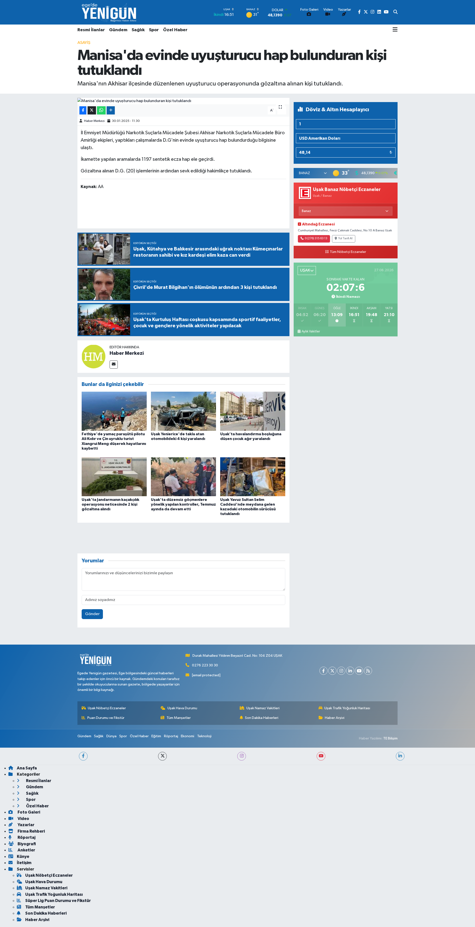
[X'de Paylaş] (92, 110)
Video (23, 819)
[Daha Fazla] (111, 110)
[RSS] (368, 671)
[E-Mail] (114, 364)
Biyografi (26, 844)
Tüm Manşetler (178, 718)
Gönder (92, 614)
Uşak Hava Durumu (182, 708)
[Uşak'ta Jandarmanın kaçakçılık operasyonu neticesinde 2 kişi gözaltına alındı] (114, 476)
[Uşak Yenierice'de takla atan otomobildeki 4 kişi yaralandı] (183, 411)
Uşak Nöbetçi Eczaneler (107, 708)
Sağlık (138, 30)
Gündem (118, 30)
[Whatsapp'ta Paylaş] (101, 110)
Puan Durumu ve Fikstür (105, 718)
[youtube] (321, 756)
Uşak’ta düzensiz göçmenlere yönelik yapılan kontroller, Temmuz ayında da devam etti (183, 504)
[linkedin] (400, 756)
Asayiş (83, 43)
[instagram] (241, 756)
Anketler (26, 850)
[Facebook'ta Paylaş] (82, 110)
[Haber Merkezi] (93, 356)
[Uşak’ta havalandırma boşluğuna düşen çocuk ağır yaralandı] (252, 411)
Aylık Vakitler (311, 331)
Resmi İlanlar (91, 30)
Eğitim (156, 736)
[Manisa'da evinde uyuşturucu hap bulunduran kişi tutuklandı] (183, 101)
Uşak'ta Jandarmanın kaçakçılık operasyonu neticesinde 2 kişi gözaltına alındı (110, 504)
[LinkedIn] (350, 671)
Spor (154, 30)
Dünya (111, 736)
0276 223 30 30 (205, 665)
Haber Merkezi (94, 121)
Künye (23, 856)
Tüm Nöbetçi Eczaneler (348, 252)
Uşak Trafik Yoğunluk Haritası (347, 708)
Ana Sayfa (27, 768)
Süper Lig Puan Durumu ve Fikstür (58, 901)
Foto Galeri (28, 812)
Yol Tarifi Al (345, 238)
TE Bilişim (390, 738)
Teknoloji (204, 736)
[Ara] (395, 12)
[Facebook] (323, 671)
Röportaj (171, 736)
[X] (332, 671)
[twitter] (162, 756)
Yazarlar (25, 825)
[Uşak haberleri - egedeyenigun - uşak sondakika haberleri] (109, 12)
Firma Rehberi (31, 831)
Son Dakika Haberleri (261, 718)
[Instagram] (341, 671)
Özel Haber (175, 30)
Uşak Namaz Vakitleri (263, 708)
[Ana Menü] (395, 30)
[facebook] (83, 756)
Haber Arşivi (334, 718)
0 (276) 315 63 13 (316, 238)
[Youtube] (359, 671)
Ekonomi (187, 736)
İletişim (24, 863)
